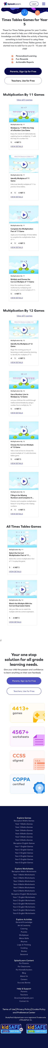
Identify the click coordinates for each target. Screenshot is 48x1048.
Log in (34, 4)
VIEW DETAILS (16, 146)
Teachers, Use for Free (23, 80)
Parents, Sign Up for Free (23, 71)
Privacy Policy (24, 1009)
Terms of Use (9, 1009)
